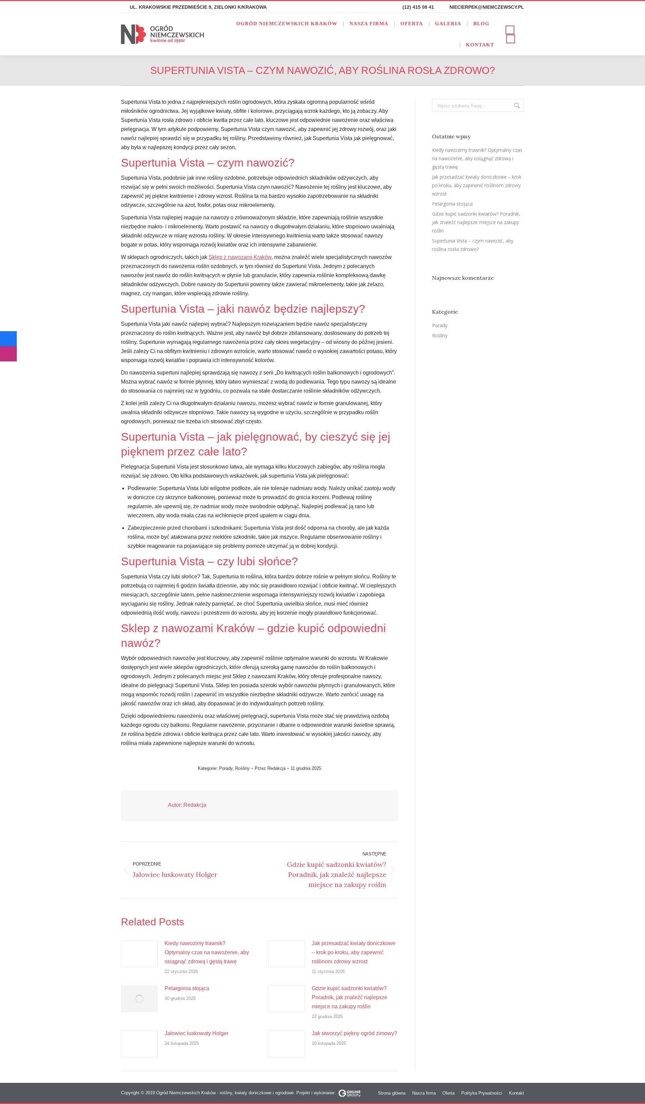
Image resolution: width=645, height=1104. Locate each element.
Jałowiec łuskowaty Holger (196, 1033)
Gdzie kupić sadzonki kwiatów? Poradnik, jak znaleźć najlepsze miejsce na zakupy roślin (349, 997)
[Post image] (139, 953)
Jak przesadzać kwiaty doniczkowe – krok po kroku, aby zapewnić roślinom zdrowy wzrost (353, 952)
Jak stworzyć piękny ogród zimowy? (354, 1033)
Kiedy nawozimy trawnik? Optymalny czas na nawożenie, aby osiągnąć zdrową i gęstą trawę (207, 952)
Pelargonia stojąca (187, 988)
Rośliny (242, 768)
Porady (225, 768)
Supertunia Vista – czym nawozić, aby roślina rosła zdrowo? (472, 244)
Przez (270, 768)
